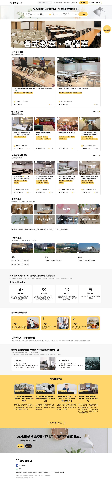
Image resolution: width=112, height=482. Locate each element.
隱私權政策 (40, 472)
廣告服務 (66, 2)
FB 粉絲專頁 (22, 465)
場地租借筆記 (58, 2)
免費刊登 (74, 2)
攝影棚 (41, 340)
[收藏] (13, 59)
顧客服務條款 (47, 472)
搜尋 (84, 14)
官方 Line (21, 469)
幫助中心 (35, 472)
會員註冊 (20, 446)
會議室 (47, 340)
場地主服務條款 (55, 472)
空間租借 (67, 340)
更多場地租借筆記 (56, 423)
